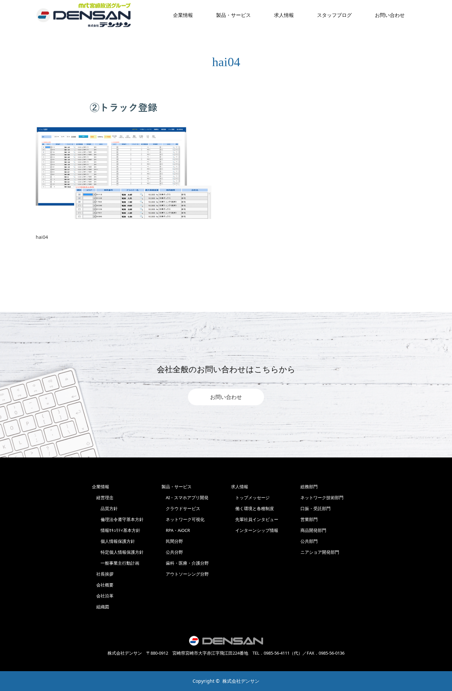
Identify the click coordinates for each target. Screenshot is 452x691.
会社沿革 (102, 596)
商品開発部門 (313, 530)
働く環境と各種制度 (252, 508)
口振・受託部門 (315, 508)
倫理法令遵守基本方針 (118, 519)
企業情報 (183, 15)
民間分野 (172, 541)
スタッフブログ (334, 15)
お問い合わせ (226, 397)
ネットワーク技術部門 (321, 497)
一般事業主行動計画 (115, 563)
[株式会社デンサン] (84, 15)
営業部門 (309, 519)
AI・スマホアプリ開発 (184, 497)
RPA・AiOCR (175, 530)
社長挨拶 (102, 574)
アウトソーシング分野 (185, 574)
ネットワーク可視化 (182, 519)
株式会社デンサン (240, 681)
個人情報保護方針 (113, 541)
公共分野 (172, 552)
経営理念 (102, 497)
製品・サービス (233, 15)
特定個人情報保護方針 (118, 552)
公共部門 (309, 541)
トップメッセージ (250, 497)
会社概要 (102, 585)
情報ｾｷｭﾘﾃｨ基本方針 (116, 530)
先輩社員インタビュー (254, 519)
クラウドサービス (180, 508)
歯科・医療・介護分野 (185, 563)
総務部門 (309, 487)
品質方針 (105, 508)
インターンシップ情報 (254, 530)
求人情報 (284, 15)
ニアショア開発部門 (319, 552)
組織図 (100, 607)
